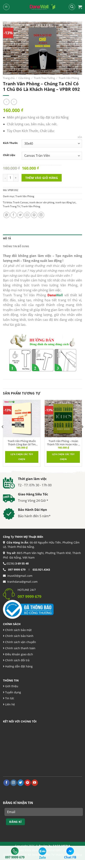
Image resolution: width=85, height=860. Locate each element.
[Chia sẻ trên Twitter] (20, 215)
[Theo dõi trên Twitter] (20, 782)
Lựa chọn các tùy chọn (21, 457)
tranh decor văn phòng (41, 202)
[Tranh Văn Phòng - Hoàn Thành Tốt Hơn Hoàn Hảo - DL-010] (63, 418)
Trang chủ (9, 78)
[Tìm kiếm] (72, 7)
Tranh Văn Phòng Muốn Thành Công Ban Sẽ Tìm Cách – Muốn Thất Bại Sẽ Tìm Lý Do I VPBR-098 (21, 442)
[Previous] (3, 434)
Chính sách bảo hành (18, 636)
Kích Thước (10, 143)
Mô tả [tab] (7, 238)
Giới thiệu (11, 686)
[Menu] (6, 7)
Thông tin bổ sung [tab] (16, 246)
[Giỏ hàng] (80, 7)
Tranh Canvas (20, 202)
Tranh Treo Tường (44, 78)
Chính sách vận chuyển (20, 642)
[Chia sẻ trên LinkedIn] (41, 215)
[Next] (82, 434)
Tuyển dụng (12, 692)
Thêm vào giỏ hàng (41, 178)
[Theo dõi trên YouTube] (34, 782)
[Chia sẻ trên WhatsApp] (6, 215)
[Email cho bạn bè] (27, 215)
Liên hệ (9, 704)
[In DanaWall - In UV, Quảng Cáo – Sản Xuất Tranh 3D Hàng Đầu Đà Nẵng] (42, 7)
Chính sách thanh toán (19, 648)
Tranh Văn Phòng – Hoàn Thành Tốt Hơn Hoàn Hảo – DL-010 (63, 442)
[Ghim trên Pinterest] (34, 215)
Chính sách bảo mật (18, 630)
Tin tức (9, 698)
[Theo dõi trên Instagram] (13, 782)
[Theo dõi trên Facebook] (6, 782)
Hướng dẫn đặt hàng (18, 666)
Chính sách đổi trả (16, 660)
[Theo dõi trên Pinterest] (27, 782)
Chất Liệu (9, 155)
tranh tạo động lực (66, 202)
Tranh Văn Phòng (69, 78)
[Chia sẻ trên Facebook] (13, 215)
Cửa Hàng (24, 78)
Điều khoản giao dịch (18, 654)
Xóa (80, 137)
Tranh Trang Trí (11, 206)
